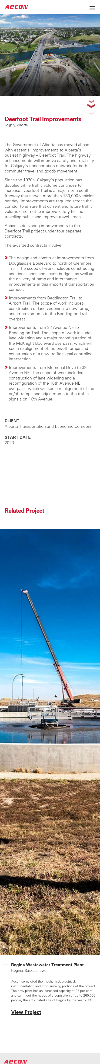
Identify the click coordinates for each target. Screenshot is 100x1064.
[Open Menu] (92, 7)
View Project (26, 1012)
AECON (16, 7)
